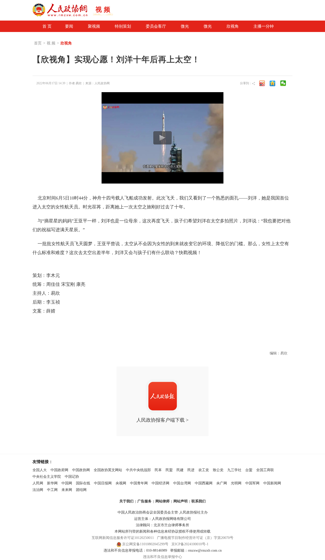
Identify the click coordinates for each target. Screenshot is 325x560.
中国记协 (72, 477)
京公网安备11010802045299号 (145, 544)
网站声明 (180, 501)
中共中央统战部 (138, 470)
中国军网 (252, 483)
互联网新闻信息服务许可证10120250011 (123, 538)
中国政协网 (81, 470)
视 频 (51, 43)
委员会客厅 (156, 26)
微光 (185, 26)
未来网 (66, 490)
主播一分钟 (263, 26)
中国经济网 (160, 483)
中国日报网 (103, 483)
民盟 (169, 470)
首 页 (47, 26)
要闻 (69, 26)
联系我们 (198, 501)
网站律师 (162, 501)
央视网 (121, 483)
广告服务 (144, 501)
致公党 (218, 470)
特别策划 (123, 26)
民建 (180, 470)
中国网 (66, 483)
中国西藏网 (204, 483)
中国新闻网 (272, 483)
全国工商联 (265, 470)
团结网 (81, 490)
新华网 (52, 483)
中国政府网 (59, 470)
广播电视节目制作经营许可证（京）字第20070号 (195, 538)
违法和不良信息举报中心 (162, 557)
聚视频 (94, 26)
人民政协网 (102, 83)
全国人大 (39, 470)
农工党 (203, 470)
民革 (158, 470)
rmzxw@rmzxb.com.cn (205, 550)
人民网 (37, 483)
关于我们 (126, 501)
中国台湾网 (182, 483)
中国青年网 (139, 483)
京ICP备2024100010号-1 (189, 544)
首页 (38, 43)
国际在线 (83, 483)
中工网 (52, 490)
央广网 (221, 483)
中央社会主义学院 (46, 477)
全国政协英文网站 (108, 470)
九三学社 (234, 470)
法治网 (37, 490)
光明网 (236, 483)
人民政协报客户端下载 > (162, 420)
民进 (190, 470)
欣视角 (232, 26)
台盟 (248, 470)
